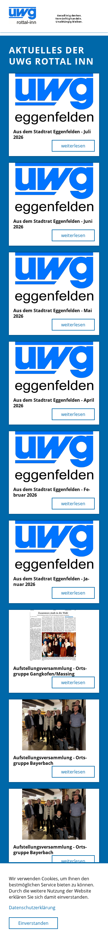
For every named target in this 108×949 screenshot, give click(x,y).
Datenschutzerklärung (32, 907)
